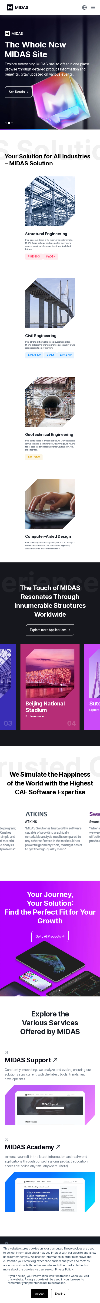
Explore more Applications (48, 630)
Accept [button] (39, 1293)
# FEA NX (65, 355)
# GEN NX (34, 256)
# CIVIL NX (34, 355)
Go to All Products (48, 936)
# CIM (50, 355)
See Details (17, 92)
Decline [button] (60, 1293)
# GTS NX (34, 457)
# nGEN (51, 256)
